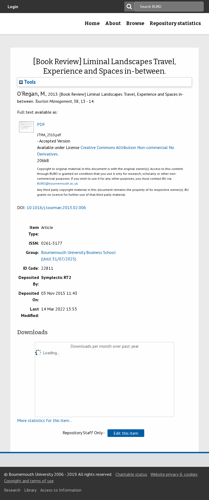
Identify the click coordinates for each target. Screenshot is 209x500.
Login (13, 6)
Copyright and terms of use (29, 480)
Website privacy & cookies (174, 474)
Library (30, 490)
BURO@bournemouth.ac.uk (57, 183)
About (113, 23)
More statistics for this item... (44, 420)
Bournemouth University (12, 25)
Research (12, 490)
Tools (29, 82)
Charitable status (131, 474)
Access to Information (60, 490)
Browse (135, 23)
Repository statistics (175, 23)
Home (92, 23)
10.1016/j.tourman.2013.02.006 (56, 207)
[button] (125, 433)
